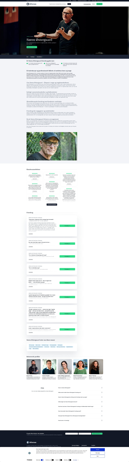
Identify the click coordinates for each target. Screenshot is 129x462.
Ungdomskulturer (69, 346)
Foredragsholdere (87, 4)
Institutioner (47, 346)
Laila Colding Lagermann (64, 375)
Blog (70, 0)
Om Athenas (74, 0)
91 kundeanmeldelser (36, 36)
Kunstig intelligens (75, 445)
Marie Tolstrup (92, 375)
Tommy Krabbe (46, 375)
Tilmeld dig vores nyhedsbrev (82, 0)
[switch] (52, 460)
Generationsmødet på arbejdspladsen (36, 346)
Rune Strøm (29, 375)
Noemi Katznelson (77, 375)
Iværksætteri (84, 445)
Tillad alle (97, 449)
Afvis (98, 456)
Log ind (89, 0)
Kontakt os (99, 4)
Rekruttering (53, 346)
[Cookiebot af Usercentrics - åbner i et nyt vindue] (29, 460)
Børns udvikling (35, 348)
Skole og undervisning (61, 346)
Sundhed (93, 445)
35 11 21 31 (101, 0)
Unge (30, 348)
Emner (93, 4)
